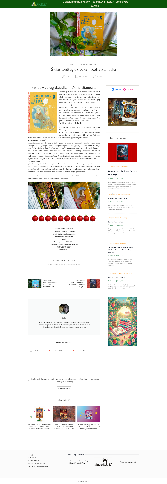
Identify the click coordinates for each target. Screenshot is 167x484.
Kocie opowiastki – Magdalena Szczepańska (51, 285)
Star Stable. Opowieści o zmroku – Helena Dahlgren (75, 285)
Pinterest (71, 260)
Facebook (56, 260)
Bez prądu (111, 218)
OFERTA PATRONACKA (36, 464)
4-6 (110, 243)
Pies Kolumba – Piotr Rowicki (118, 199)
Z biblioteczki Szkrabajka (76, 2)
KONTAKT (32, 458)
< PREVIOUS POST (48, 280)
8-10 (76, 64)
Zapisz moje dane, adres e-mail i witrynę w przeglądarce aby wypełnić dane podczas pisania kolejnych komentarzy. (65, 380)
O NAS (30, 455)
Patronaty (114, 273)
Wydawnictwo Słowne (73, 264)
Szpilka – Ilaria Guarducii (116, 278)
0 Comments (101, 76)
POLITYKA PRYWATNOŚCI (38, 467)
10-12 (72, 64)
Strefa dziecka (124, 166)
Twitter (63, 260)
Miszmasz (94, 6)
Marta (111, 255)
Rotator (117, 218)
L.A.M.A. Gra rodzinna (115, 222)
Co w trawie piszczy (103, 2)
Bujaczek (112, 201)
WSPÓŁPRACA (33, 461)
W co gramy (122, 2)
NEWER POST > (80, 280)
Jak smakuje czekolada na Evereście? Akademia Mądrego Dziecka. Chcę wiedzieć (120, 249)
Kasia (68, 76)
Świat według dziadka (58, 264)
